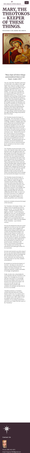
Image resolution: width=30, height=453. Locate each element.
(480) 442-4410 (11, 449)
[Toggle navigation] (27, 2)
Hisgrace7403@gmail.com (13, 452)
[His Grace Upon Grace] (6, 429)
